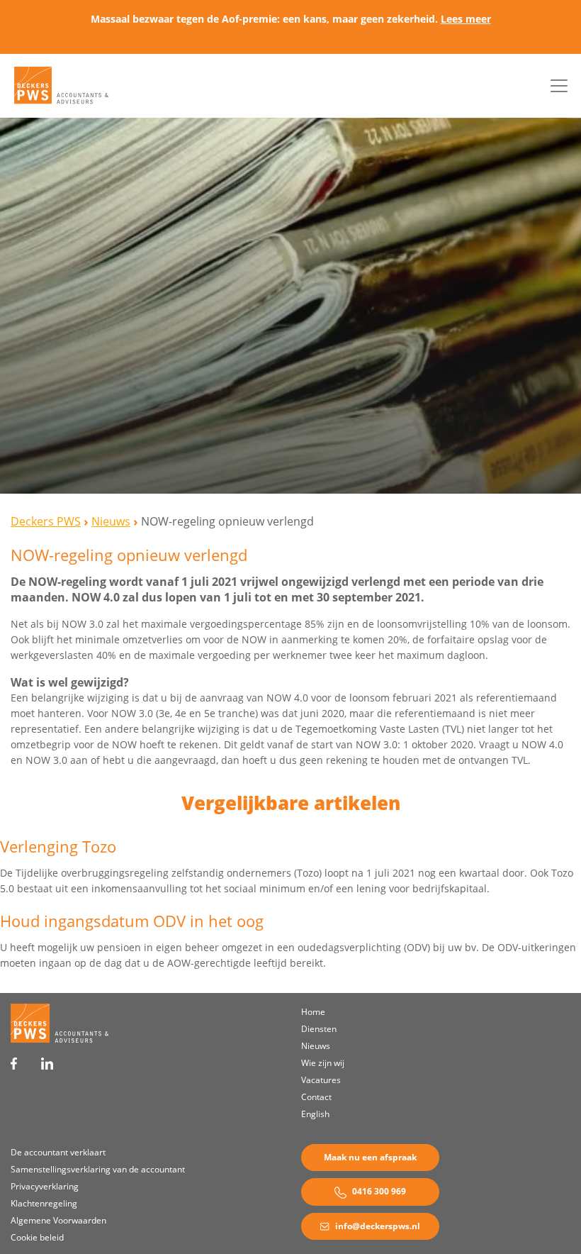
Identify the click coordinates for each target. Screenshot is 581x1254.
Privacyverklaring (45, 1186)
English (315, 1114)
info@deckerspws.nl (376, 1226)
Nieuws (315, 1046)
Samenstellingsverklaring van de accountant (98, 1169)
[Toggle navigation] (559, 85)
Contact (316, 1097)
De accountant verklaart (58, 1152)
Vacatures (321, 1080)
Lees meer (466, 19)
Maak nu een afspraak (370, 1157)
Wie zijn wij (322, 1063)
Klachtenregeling (44, 1203)
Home (313, 1012)
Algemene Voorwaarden (58, 1220)
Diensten (319, 1029)
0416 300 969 (378, 1191)
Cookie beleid (37, 1237)
